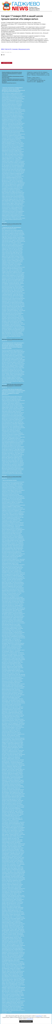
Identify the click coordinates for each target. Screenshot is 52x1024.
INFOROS (39, 81)
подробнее (39, 1016)
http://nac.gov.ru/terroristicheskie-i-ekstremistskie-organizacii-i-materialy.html (12, 385)
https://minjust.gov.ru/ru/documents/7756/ (11, 223)
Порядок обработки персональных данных (12, 72)
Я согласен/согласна (26, 1021)
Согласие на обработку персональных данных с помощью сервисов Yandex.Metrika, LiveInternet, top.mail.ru (13, 80)
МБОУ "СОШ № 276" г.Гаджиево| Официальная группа (15, 49)
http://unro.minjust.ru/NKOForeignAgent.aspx (12, 339)
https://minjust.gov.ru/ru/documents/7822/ (11, 476)
